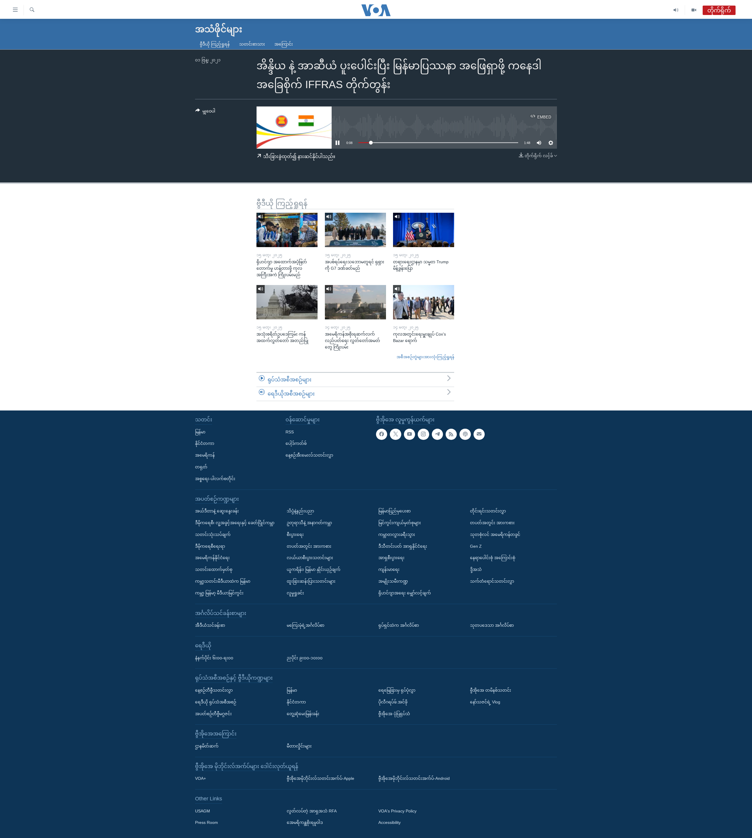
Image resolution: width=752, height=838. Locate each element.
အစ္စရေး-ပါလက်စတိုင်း (215, 478)
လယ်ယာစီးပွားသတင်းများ (310, 557)
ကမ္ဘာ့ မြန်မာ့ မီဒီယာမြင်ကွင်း (219, 592)
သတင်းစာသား (252, 44)
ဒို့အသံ (476, 569)
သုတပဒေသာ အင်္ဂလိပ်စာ (492, 625)
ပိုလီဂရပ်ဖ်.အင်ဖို (392, 701)
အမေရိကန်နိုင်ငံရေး (212, 557)
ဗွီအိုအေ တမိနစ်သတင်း (490, 690)
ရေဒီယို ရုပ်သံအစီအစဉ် (215, 701)
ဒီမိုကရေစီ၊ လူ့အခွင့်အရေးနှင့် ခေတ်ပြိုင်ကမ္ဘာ (234, 522)
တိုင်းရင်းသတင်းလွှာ (488, 511)
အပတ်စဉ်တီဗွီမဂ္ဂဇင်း (213, 713)
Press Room (206, 822)
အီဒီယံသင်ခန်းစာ (210, 625)
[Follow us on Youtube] (409, 434)
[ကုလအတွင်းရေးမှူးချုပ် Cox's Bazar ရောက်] (423, 302)
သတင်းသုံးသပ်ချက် (213, 534)
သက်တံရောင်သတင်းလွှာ (492, 581)
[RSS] (451, 434)
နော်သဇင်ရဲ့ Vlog (485, 701)
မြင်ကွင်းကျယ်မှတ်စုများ (399, 522)
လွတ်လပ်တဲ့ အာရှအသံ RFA (312, 810)
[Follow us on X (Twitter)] (395, 434)
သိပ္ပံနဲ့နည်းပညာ (300, 511)
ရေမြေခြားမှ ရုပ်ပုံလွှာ (396, 690)
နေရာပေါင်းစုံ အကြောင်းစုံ (492, 557)
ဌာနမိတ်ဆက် (207, 745)
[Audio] (676, 10)
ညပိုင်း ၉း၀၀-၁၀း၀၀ (305, 657)
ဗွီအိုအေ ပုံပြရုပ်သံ (394, 713)
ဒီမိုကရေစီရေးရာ (210, 546)
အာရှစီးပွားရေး (391, 557)
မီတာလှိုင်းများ (299, 745)
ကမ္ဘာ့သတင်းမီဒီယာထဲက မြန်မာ (222, 581)
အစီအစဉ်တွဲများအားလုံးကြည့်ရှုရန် (425, 357)
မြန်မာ (200, 431)
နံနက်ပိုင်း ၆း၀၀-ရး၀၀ (214, 657)
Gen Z (476, 546)
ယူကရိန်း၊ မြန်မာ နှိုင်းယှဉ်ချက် (313, 569)
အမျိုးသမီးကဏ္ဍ (393, 581)
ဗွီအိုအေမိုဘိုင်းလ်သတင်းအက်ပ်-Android (414, 778)
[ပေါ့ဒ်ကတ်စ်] (465, 434)
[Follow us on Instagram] (423, 434)
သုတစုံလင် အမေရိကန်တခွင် (495, 534)
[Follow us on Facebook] (381, 434)
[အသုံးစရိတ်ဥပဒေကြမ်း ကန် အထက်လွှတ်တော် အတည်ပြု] (287, 302)
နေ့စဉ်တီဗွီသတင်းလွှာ (214, 690)
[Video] (694, 10)
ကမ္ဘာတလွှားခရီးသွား (396, 534)
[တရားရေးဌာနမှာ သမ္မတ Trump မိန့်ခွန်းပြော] (423, 230)
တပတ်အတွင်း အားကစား (309, 546)
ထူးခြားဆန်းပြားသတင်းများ (311, 581)
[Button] (205, 112)
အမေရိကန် (205, 455)
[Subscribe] (479, 434)
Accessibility (389, 822)
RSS (290, 431)
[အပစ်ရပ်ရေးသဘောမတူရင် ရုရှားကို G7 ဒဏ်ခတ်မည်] (355, 230)
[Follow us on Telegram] (437, 434)
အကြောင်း (283, 44)
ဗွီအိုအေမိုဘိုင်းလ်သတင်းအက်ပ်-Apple (320, 778)
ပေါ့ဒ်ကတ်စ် (296, 443)
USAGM (202, 810)
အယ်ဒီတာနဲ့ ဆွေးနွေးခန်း (217, 511)
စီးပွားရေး (295, 534)
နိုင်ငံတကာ (204, 443)
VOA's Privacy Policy (397, 810)
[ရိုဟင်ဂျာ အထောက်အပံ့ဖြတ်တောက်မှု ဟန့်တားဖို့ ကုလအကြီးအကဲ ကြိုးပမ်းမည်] (287, 230)
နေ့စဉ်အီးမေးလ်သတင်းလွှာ (309, 455)
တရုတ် (201, 467)
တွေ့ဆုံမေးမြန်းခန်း (303, 713)
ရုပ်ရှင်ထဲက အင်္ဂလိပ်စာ (398, 625)
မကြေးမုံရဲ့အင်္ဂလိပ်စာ (305, 625)
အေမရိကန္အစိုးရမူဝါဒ (305, 822)
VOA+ (200, 778)
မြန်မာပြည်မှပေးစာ (394, 511)
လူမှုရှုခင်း (295, 592)
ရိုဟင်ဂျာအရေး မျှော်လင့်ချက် (404, 592)
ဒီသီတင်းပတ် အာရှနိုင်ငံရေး (402, 546)
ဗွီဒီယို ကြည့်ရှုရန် (215, 44)
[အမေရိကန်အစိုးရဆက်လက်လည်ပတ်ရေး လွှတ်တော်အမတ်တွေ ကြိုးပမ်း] (355, 302)
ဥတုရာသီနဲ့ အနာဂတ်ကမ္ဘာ (309, 522)
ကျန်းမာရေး (389, 569)
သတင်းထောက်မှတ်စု (213, 569)
